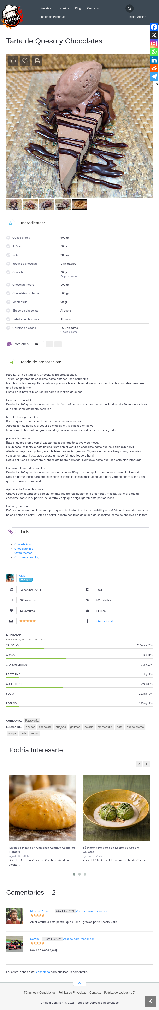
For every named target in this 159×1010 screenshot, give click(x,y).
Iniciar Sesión (137, 16)
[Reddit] (154, 68)
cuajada (61, 727)
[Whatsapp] (154, 52)
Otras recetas (23, 553)
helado (88, 727)
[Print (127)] (37, 61)
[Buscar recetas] (129, 8)
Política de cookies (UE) (119, 992)
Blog (78, 8)
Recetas (45, 8)
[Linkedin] (154, 60)
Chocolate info (23, 548)
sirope (12, 733)
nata (120, 727)
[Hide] (157, 84)
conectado (43, 972)
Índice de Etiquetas (52, 16)
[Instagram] (154, 43)
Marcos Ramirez (41, 911)
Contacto (93, 8)
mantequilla (105, 727)
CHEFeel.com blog (26, 557)
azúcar (30, 727)
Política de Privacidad (72, 992)
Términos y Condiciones (39, 992)
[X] (154, 35)
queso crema (135, 727)
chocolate (45, 727)
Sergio (34, 938)
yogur (34, 733)
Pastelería (32, 720)
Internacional (104, 621)
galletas (75, 727)
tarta (23, 733)
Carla (22, 575)
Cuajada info (22, 544)
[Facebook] (154, 27)
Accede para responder (91, 911)
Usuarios (63, 8)
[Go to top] (79, 983)
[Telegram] (154, 76)
